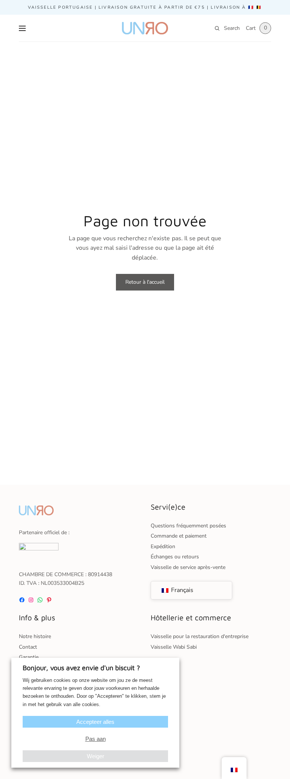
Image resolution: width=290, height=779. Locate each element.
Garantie (29, 657)
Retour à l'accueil (145, 282)
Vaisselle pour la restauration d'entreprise (199, 636)
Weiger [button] (95, 756)
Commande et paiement (179, 535)
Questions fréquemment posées (188, 525)
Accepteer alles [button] (95, 722)
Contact (28, 647)
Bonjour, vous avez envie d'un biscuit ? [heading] (81, 668)
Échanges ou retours (175, 556)
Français (181, 590)
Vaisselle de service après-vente (188, 567)
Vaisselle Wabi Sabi (174, 647)
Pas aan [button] (95, 739)
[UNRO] (145, 28)
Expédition (163, 546)
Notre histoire (35, 636)
